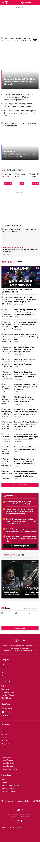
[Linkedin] (22, 821)
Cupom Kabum (6, 757)
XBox (3, 673)
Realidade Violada (7, 695)
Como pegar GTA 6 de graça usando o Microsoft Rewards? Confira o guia (18, 105)
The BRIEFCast (6, 698)
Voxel (3, 732)
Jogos (3, 664)
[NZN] (20, 810)
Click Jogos (5, 747)
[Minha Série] (22, 801)
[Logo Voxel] (26, 2)
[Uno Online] (21, 618)
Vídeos (3, 686)
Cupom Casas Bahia (8, 763)
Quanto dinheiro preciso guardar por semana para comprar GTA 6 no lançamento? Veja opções (18, 97)
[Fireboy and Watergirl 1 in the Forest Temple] (7, 618)
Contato (4, 782)
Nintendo (4, 676)
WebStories (5, 689)
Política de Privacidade (9, 791)
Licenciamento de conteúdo (11, 785)
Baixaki (3, 738)
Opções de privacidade (11, 827)
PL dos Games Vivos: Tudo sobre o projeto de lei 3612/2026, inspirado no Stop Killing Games (20, 113)
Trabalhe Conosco (7, 788)
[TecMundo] (6, 2)
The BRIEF (4, 735)
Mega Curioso (6, 744)
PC (2, 670)
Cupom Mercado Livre (9, 769)
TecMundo (5, 729)
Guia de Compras (7, 692)
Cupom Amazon (7, 760)
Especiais (4, 667)
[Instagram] (18, 821)
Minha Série (5, 741)
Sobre (3, 779)
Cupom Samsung (7, 766)
